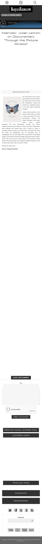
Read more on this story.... (9, 146)
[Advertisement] (21, 69)
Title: (21, 383)
